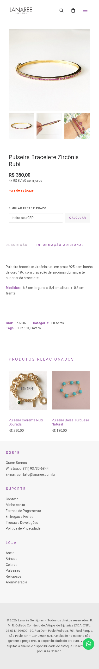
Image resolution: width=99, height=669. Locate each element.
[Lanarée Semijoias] (21, 10)
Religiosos (14, 576)
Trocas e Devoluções (22, 523)
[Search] (61, 10)
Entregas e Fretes (19, 517)
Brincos (12, 559)
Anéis (10, 553)
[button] (85, 10)
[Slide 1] (21, 126)
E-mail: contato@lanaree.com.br (31, 474)
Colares (12, 565)
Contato (12, 499)
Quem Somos (16, 463)
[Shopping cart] (73, 10)
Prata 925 (37, 328)
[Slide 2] (49, 126)
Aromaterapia (16, 582)
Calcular (77, 217)
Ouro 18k (23, 328)
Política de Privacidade (23, 528)
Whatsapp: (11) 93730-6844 (27, 468)
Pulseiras (57, 323)
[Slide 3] (77, 126)
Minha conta (15, 505)
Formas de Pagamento (23, 511)
